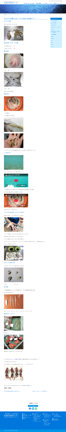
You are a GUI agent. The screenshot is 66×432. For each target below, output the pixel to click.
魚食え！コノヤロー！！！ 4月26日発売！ (40, 391)
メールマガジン (50, 3)
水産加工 (52, 38)
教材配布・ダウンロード (37, 417)
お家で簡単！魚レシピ (47, 416)
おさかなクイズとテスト (37, 421)
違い (52, 40)
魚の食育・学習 (26, 3)
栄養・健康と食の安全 (47, 415)
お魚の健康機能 (53, 34)
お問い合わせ (55, 418)
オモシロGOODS (54, 20)
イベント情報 (45, 3)
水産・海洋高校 (46, 424)
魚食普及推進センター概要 (27, 415)
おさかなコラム (46, 417)
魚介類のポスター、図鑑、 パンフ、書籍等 (56, 32)
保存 (52, 42)
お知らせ (24, 418)
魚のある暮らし (32, 3)
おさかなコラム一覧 (54, 18)
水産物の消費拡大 (39, 3)
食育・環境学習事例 (37, 416)
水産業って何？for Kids (37, 415)
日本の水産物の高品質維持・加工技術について (13, 391)
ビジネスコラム (46, 422)
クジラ (52, 46)
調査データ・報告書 (47, 423)
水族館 (52, 36)
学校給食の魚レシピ (37, 418)
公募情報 (45, 421)
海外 (52, 44)
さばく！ (52, 29)
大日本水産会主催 (56, 415)
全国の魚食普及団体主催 (57, 416)
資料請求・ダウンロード (58, 3)
